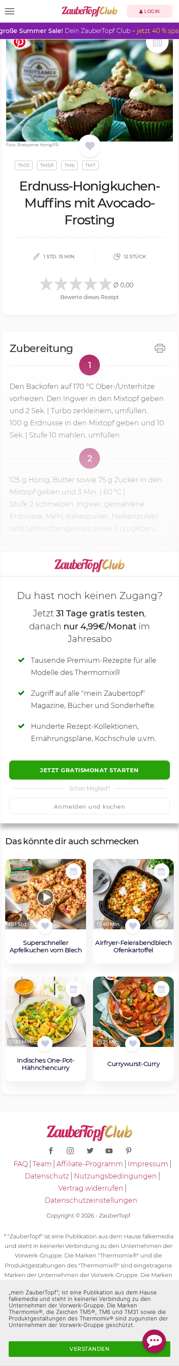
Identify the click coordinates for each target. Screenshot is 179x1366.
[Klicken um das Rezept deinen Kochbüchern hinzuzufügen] (45, 926)
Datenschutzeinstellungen (91, 1200)
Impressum (148, 1164)
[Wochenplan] (157, 43)
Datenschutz (47, 1176)
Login (151, 11)
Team (42, 1164)
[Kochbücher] (90, 146)
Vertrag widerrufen (90, 1188)
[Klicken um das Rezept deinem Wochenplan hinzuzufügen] (74, 871)
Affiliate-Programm (89, 1164)
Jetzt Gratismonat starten (89, 770)
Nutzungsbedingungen (115, 1176)
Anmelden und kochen (90, 806)
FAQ (20, 1164)
